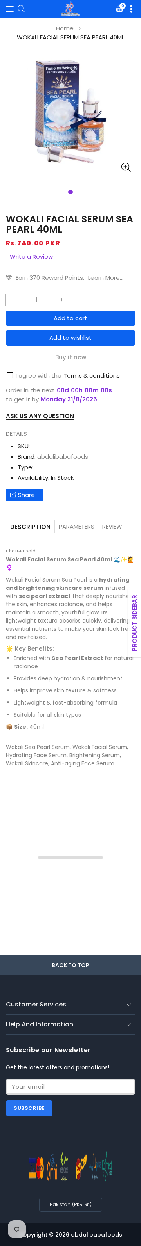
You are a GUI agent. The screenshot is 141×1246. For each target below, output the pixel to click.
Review (112, 526)
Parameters (76, 526)
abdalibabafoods (62, 457)
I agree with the (38, 375)
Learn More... (105, 277)
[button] (10, 9)
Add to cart (70, 318)
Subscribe (29, 1108)
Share (26, 495)
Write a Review (31, 256)
